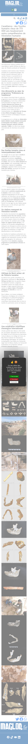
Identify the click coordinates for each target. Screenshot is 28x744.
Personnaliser (14, 382)
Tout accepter (14, 376)
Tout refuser (14, 379)
